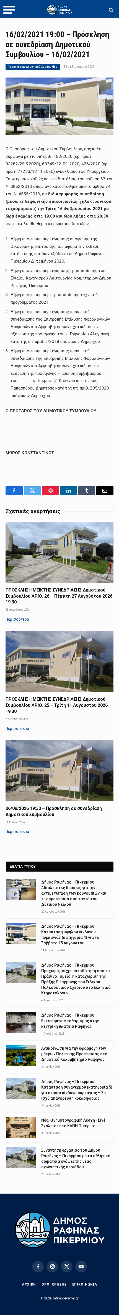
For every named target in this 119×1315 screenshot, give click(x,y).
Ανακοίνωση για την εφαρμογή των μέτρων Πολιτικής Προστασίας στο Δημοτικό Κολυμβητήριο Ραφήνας (74, 1054)
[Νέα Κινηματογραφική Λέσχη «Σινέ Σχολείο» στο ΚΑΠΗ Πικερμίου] (21, 1127)
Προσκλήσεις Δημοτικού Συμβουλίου (33, 66)
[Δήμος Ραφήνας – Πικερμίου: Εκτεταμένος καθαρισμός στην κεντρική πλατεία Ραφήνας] (21, 1022)
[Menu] (9, 10)
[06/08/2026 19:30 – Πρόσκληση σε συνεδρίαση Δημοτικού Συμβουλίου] (59, 770)
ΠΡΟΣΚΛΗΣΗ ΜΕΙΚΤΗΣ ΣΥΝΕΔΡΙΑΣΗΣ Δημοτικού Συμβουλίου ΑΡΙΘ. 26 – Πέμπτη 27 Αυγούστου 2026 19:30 (59, 596)
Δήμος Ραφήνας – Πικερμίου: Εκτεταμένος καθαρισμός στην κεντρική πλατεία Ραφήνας (70, 1021)
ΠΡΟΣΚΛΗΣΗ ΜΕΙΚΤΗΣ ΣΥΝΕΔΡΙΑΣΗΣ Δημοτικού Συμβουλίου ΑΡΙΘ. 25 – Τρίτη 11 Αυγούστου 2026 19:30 (57, 705)
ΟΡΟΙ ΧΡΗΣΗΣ (54, 1284)
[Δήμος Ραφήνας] (59, 10)
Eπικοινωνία (84, 1284)
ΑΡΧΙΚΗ (29, 1284)
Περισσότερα (17, 619)
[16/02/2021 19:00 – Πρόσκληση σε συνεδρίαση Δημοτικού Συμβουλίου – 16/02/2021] (59, 133)
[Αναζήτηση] (110, 10)
